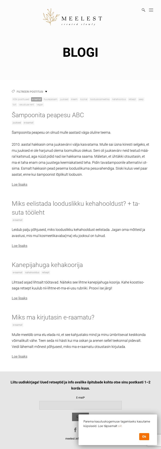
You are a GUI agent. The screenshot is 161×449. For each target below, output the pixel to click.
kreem (74, 99)
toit (14, 104)
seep (141, 99)
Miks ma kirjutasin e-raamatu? (53, 317)
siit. (120, 426)
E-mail (80, 397)
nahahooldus (119, 99)
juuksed (64, 99)
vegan (40, 104)
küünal (83, 99)
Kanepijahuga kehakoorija (47, 265)
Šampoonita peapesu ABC (48, 115)
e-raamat (36, 99)
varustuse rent (26, 104)
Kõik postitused (21, 99)
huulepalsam (50, 99)
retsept (132, 99)
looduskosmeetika (99, 99)
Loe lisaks (19, 184)
